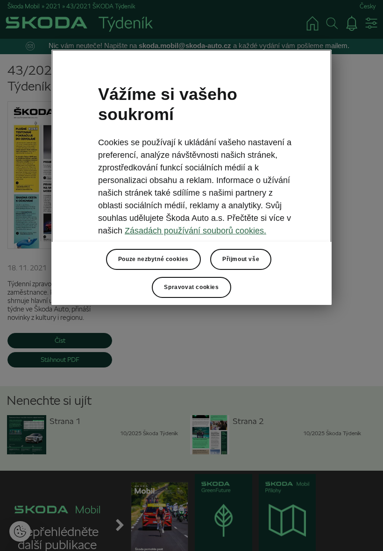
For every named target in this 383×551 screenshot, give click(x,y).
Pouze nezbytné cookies (153, 259)
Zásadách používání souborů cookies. (195, 230)
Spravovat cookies (191, 287)
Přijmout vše (240, 259)
